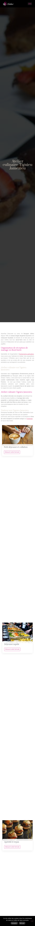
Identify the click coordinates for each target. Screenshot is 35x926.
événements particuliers (26, 354)
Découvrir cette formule (12, 452)
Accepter (14, 923)
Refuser (22, 923)
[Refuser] (32, 921)
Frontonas (30, 419)
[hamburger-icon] (30, 3)
